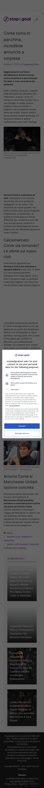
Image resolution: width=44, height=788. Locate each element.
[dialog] (22, 394)
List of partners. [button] (14, 405)
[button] (22, 389)
